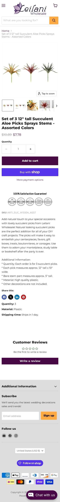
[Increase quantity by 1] (30, 149)
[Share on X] (10, 297)
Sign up (49, 415)
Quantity (7, 141)
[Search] (53, 20)
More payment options (30, 179)
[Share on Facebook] (4, 297)
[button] (8, 105)
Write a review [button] (30, 361)
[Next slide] (56, 105)
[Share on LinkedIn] (17, 297)
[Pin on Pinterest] (23, 297)
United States (28, 450)
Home (5, 30)
